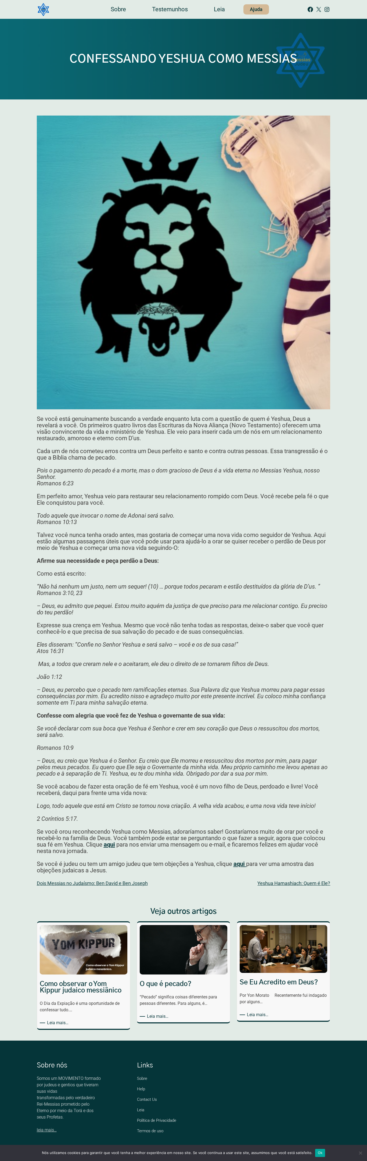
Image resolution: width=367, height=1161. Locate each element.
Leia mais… (58, 1023)
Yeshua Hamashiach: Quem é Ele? (293, 883)
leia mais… (47, 1130)
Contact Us (147, 1099)
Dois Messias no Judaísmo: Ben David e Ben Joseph (92, 883)
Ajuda (256, 9)
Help (141, 1089)
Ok (320, 1153)
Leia (140, 1110)
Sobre (142, 1078)
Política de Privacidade (156, 1120)
